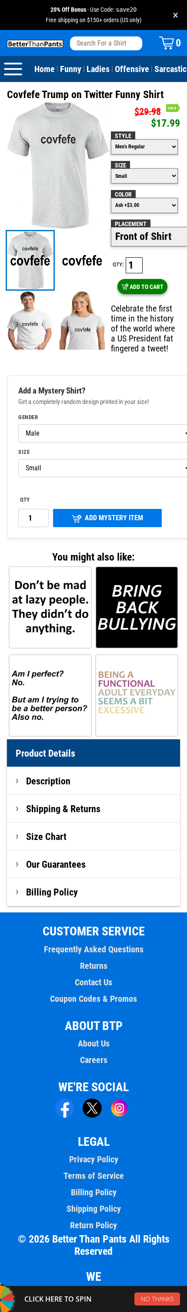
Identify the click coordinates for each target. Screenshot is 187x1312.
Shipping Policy (94, 1209)
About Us (94, 1043)
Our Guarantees (56, 864)
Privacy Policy (93, 1159)
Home (44, 69)
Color (123, 194)
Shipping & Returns (63, 808)
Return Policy (93, 1225)
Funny (70, 69)
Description (48, 781)
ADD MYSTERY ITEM (114, 518)
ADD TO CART (147, 286)
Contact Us (93, 982)
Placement (131, 223)
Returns (93, 966)
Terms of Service (93, 1176)
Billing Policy (52, 892)
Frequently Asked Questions (94, 949)
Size (120, 165)
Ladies (98, 69)
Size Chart (46, 836)
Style (123, 135)
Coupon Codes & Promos (93, 999)
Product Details (45, 753)
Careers (93, 1060)
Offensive (132, 69)
